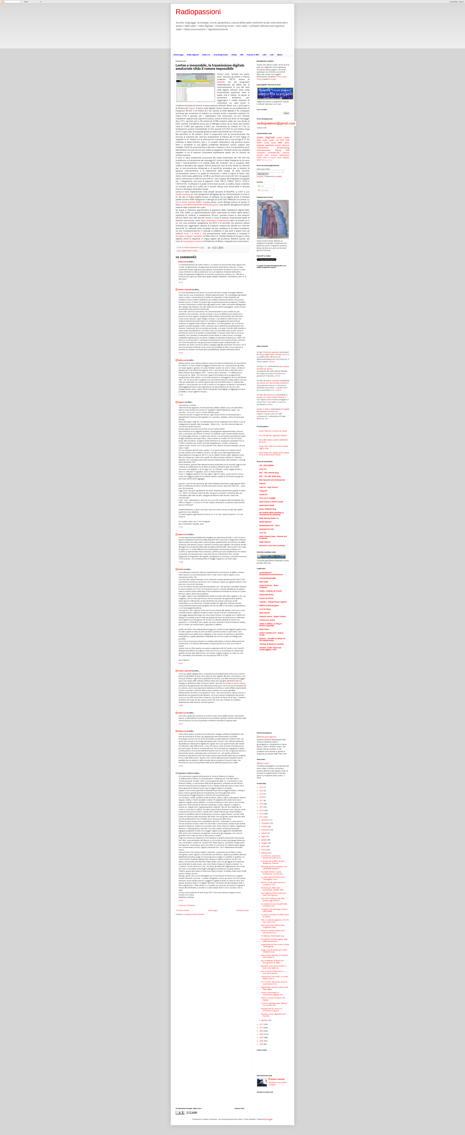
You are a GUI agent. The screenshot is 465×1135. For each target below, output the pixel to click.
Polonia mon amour (267, 620)
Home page (178, 55)
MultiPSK (221, 82)
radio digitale (266, 137)
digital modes (187, 251)
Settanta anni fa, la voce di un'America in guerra (271, 1009)
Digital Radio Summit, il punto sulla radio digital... (274, 988)
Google (273, 79)
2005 (261, 1044)
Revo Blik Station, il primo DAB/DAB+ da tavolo (273, 441)
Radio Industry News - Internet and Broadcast (273, 537)
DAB (287, 140)
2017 (261, 800)
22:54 (181, 900)
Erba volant (263, 582)
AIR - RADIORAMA (266, 465)
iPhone (278, 150)
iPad (262, 160)
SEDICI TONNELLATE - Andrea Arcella (271, 634)
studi (279, 157)
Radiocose (182, 261)
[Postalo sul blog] (215, 247)
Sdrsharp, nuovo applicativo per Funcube (273, 1015)
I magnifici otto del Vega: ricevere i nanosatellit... (274, 910)
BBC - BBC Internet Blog (269, 472)
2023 (261, 787)
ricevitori (274, 155)
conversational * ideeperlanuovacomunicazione (271, 573)
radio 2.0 (274, 140)
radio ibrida (268, 160)
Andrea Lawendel (185, 289)
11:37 (181, 527)
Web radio (262, 140)
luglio (263, 836)
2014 (261, 810)
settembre (265, 830)
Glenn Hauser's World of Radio (271, 502)
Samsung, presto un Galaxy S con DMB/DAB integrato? (274, 867)
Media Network (265, 522)
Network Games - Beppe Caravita (272, 616)
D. (266, 366)
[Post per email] (208, 247)
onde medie (283, 137)
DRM (280, 142)
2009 (261, 1031)
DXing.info (263, 491)
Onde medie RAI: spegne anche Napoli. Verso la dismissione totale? (274, 453)
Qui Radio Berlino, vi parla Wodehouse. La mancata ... (272, 873)
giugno (264, 840)
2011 (261, 1024)
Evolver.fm (263, 494)
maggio (264, 843)
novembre (265, 823)
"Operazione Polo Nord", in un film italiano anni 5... (274, 977)
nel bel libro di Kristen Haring (234, 683)
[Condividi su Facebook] (220, 247)
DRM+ (259, 157)
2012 (261, 817)
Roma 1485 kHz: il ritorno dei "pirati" (273, 431)
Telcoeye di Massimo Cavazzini (271, 644)
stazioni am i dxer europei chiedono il (273, 383)
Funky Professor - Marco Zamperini (269, 586)
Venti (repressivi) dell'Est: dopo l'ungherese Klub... (273, 926)
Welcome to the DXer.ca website (272, 545)
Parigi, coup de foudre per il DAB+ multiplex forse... (274, 951)
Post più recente (182, 910)
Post (262, 186)
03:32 (181, 663)
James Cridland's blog (267, 509)
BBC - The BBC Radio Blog (269, 476)
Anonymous (270, 395)
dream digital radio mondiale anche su (274, 354)
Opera (191, 108)
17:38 (181, 395)
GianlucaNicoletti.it (266, 594)
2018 (261, 797)
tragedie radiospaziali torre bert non (273, 410)
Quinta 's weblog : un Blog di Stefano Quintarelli (270, 624)
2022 (261, 790)
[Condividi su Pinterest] (222, 247)
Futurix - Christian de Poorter (270, 591)
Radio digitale (193, 55)
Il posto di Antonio (266, 598)
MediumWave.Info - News (269, 525)
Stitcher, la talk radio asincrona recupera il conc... (273, 883)
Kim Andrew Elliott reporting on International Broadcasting (271, 513)
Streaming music (220, 55)
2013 (261, 813)
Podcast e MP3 (253, 55)
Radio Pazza (264, 629)
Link (272, 55)
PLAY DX (262, 533)
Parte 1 (187, 233)
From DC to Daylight (267, 498)
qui (246, 220)
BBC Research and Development (272, 480)
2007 (261, 1037)
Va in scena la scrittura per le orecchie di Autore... (272, 972)
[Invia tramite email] (213, 247)
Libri (264, 55)
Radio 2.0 (206, 55)
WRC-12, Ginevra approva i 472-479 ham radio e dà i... (275, 921)
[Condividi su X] (217, 247)
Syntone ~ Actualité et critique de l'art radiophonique (272, 639)
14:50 (181, 766)
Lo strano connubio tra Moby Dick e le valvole (275, 915)
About (279, 55)
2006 (261, 1041)
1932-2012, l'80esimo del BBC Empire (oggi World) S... (273, 899)
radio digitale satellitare (273, 144)
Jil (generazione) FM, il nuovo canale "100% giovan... (275, 945)
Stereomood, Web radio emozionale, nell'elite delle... (272, 889)
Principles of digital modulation (189, 236)
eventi (278, 145)
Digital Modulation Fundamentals (214, 220)
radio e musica (269, 157)
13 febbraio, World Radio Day (272, 936)
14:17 (181, 724)
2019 (261, 794)
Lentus (194, 251)
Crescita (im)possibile (267, 578)
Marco (267, 409)
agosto (264, 833)
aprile (263, 846)
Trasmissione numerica (193, 241)
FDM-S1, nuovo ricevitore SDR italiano (273, 999)
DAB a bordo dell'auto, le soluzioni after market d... (274, 956)
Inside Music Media (266, 505)
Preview (260, 176)
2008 (261, 1034)
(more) (271, 361)
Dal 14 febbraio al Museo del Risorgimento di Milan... (272, 961)
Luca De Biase (265, 609)
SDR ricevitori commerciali (273, 151)
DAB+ (259, 142)
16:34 (181, 353)
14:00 (181, 705)
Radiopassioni (198, 12)
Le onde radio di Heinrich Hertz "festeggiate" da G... (273, 878)
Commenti (264, 190)
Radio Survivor (265, 542)
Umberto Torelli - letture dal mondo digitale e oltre (270, 648)
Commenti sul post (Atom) (193, 914)
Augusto (181, 402)
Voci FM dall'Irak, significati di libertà (273, 435)
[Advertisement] (220, 43)
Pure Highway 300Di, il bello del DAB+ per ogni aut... (273, 894)
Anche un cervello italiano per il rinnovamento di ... (273, 931)
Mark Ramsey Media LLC (269, 518)
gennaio (264, 1020)
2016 (261, 804)
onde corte (270, 142)
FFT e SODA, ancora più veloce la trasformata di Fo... (274, 983)
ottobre (264, 826)
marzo (264, 849)
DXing (234, 55)
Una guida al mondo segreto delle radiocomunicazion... (274, 940)
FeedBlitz (278, 176)
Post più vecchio (242, 910)
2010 (261, 1027)
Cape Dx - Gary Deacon (268, 487)
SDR (241, 55)
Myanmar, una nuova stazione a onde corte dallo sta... (273, 967)
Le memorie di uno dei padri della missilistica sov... (274, 905)
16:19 (181, 282)
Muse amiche (264, 613)
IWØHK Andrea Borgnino (269, 605)
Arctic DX (262, 469)
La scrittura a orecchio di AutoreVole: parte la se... (271, 857)
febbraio (264, 853)
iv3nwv (180, 569)
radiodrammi (284, 155)
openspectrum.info (266, 529)
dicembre (265, 820)
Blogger (269, 1119)
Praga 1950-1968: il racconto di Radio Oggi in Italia (273, 447)
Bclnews (262, 483)
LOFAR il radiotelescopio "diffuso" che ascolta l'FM (274, 1004)
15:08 (181, 562)
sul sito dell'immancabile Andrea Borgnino (199, 204)
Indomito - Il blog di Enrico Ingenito (273, 602)
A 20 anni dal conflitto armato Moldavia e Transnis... (272, 862)
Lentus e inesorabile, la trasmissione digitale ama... (272, 993)
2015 (261, 807)
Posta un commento (187, 905)
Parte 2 (197, 233)
